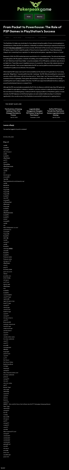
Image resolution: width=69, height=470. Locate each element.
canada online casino (9, 337)
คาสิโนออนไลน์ (7, 202)
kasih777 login (7, 303)
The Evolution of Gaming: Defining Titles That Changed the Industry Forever (13, 112)
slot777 (5, 160)
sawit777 (5, 313)
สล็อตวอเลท (6, 204)
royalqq (5, 414)
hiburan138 (6, 416)
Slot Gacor (6, 360)
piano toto (6, 452)
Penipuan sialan (7, 257)
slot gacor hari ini (8, 318)
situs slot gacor (7, 152)
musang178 (6, 200)
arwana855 (6, 177)
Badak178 (6, 236)
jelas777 (5, 267)
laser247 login (7, 326)
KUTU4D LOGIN (7, 269)
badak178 (6, 147)
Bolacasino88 (7, 322)
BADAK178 (6, 185)
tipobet (3, 468)
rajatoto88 (6, 299)
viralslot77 (6, 425)
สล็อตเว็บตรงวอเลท (8, 166)
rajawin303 (6, 408)
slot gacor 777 (7, 261)
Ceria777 (5, 332)
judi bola (5, 376)
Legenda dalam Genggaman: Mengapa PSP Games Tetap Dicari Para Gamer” (34, 112)
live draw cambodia (8, 339)
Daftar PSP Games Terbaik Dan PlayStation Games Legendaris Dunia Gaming (55, 112)
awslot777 (6, 393)
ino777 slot (6, 282)
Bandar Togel (7, 387)
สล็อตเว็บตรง (6, 158)
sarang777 (6, 242)
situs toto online (7, 383)
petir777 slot (6, 353)
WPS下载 (5, 238)
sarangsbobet (7, 347)
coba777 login (7, 297)
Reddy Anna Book (8, 364)
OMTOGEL (6, 391)
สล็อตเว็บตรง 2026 (8, 212)
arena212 (5, 210)
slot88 (5, 154)
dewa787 (5, 198)
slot (4, 173)
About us (39, 16)
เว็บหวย (5, 273)
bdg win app (6, 284)
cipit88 (5, 145)
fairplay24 (6, 368)
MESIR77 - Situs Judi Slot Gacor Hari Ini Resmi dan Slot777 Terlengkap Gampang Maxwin (26, 404)
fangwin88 (6, 149)
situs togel (6, 389)
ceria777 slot (6, 309)
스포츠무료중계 (7, 294)
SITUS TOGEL (7, 278)
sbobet (5, 219)
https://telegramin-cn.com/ (10, 227)
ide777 (5, 385)
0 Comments (42, 37)
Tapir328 (5, 179)
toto (4, 288)
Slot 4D (5, 412)
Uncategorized (29, 37)
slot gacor (6, 168)
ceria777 (5, 320)
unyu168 (5, 429)
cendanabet (6, 435)
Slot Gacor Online (8, 362)
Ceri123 (5, 240)
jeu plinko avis (7, 276)
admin (7, 37)
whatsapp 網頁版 (8, 248)
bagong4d (6, 351)
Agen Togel (6, 406)
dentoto (5, 398)
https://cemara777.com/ (9, 431)
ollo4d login (6, 307)
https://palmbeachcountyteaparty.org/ (13, 181)
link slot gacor (7, 175)
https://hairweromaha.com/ (10, 372)
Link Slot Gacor (7, 330)
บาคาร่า (5, 265)
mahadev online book (9, 324)
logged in (13, 129)
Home (28, 16)
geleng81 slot (7, 444)
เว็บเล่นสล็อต (6, 164)
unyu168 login (7, 454)
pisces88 (5, 345)
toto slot (5, 381)
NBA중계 (5, 349)
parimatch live (7, 229)
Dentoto (5, 400)
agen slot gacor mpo (9, 301)
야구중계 (5, 366)
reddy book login (7, 328)
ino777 (5, 358)
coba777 (5, 341)
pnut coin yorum (7, 271)
